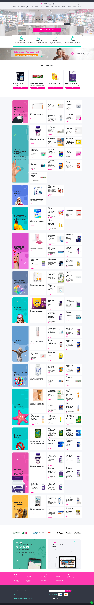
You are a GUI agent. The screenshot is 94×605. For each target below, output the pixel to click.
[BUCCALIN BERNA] (60, 381)
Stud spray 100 (43, 576)
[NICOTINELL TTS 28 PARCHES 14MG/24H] (60, 444)
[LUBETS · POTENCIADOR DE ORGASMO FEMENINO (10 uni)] (38, 239)
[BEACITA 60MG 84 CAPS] (60, 106)
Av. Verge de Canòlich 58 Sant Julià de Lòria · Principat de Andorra (27, 591)
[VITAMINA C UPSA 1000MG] (78, 165)
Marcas (79, 6)
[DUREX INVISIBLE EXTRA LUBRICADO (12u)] (43, 263)
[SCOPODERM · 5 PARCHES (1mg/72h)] (60, 142)
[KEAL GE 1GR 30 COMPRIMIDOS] (60, 130)
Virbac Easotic (58, 579)
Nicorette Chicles (59, 580)
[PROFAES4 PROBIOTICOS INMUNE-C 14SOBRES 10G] (38, 277)
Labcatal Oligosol (43, 579)
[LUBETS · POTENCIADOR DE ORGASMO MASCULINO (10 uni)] (60, 239)
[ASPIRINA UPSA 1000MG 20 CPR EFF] (43, 153)
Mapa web (69, 576)
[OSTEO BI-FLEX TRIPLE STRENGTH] (60, 165)
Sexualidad (16, 576)
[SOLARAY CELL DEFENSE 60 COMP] (60, 277)
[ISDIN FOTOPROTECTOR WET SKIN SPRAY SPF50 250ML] (78, 407)
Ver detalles (20, 87)
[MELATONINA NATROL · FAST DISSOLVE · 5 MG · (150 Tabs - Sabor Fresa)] (60, 459)
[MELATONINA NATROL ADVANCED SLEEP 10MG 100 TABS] (73, 76)
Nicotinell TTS (58, 576)
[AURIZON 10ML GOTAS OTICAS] (78, 500)
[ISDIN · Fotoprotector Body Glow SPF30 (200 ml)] (38, 395)
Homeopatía (28, 576)
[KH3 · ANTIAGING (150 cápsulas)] (43, 356)
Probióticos (28, 577)
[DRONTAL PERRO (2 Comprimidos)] (78, 512)
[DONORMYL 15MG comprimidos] (43, 165)
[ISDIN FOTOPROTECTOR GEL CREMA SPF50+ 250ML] (43, 419)
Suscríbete (68, 590)
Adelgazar (16, 577)
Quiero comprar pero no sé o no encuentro (47, 30)
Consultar (18, 554)
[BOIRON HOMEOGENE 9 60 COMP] (78, 212)
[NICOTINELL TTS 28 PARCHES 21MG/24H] (78, 433)
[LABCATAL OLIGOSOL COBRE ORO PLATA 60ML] (55, 76)
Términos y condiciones (71, 577)
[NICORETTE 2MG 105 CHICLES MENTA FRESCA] (60, 433)
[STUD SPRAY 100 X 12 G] (20, 76)
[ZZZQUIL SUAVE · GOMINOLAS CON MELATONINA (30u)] (60, 303)
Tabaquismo (17, 581)
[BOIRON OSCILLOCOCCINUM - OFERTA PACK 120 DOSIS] (60, 212)
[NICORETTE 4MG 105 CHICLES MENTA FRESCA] (38, 433)
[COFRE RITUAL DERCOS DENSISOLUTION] (60, 190)
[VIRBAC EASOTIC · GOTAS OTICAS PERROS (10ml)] (60, 500)
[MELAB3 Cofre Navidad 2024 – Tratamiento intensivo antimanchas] (38, 191)
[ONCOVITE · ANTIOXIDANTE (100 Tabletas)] (38, 370)
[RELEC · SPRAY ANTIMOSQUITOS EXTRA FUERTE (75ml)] (78, 419)
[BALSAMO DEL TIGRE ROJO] (60, 369)
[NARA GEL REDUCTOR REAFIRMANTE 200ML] (78, 106)
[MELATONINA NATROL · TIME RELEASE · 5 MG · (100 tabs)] (60, 486)
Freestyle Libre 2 (43, 580)
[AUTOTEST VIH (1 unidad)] (60, 251)
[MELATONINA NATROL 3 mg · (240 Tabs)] (78, 459)
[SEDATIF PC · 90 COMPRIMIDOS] (38, 213)
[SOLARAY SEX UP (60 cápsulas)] (78, 263)
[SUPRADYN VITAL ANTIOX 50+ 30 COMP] (60, 356)
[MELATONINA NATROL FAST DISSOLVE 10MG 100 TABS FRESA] (38, 131)
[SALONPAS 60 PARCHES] (60, 153)
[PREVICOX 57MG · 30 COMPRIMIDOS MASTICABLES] (60, 512)
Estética (16, 579)
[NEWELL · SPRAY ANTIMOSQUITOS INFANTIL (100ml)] (60, 395)
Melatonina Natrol (59, 577)
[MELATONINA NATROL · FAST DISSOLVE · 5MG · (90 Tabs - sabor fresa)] (60, 317)
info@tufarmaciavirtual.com (21, 595)
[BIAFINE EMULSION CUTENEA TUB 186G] (78, 277)
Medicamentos (28, 580)
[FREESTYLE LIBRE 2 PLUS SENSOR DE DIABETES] (78, 142)
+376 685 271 (16, 0)
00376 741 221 (19, 594)
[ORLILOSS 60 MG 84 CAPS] (78, 117)
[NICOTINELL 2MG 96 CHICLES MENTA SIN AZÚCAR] (78, 444)
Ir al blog (53, 549)
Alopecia (16, 580)
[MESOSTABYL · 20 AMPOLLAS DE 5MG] (38, 106)
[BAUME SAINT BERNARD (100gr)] (38, 76)
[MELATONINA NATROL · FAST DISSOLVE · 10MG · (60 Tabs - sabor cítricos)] (43, 486)
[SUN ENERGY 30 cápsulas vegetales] (60, 407)
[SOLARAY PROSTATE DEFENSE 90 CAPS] (60, 344)
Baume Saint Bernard (44, 577)
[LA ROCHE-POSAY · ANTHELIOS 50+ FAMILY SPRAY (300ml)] (78, 395)
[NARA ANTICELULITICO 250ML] (60, 117)
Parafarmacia (28, 581)
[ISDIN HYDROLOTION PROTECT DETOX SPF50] (60, 419)
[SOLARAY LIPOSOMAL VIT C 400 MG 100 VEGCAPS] (60, 289)
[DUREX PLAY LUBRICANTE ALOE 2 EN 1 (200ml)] (78, 251)
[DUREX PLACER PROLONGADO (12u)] (78, 239)
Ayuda (68, 579)
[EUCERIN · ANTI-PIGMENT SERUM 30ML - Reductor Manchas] (38, 332)
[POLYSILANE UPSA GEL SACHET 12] (78, 153)
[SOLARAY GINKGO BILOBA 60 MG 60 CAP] (78, 332)
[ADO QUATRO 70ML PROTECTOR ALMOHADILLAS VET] (38, 501)
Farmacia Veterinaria (30, 579)
